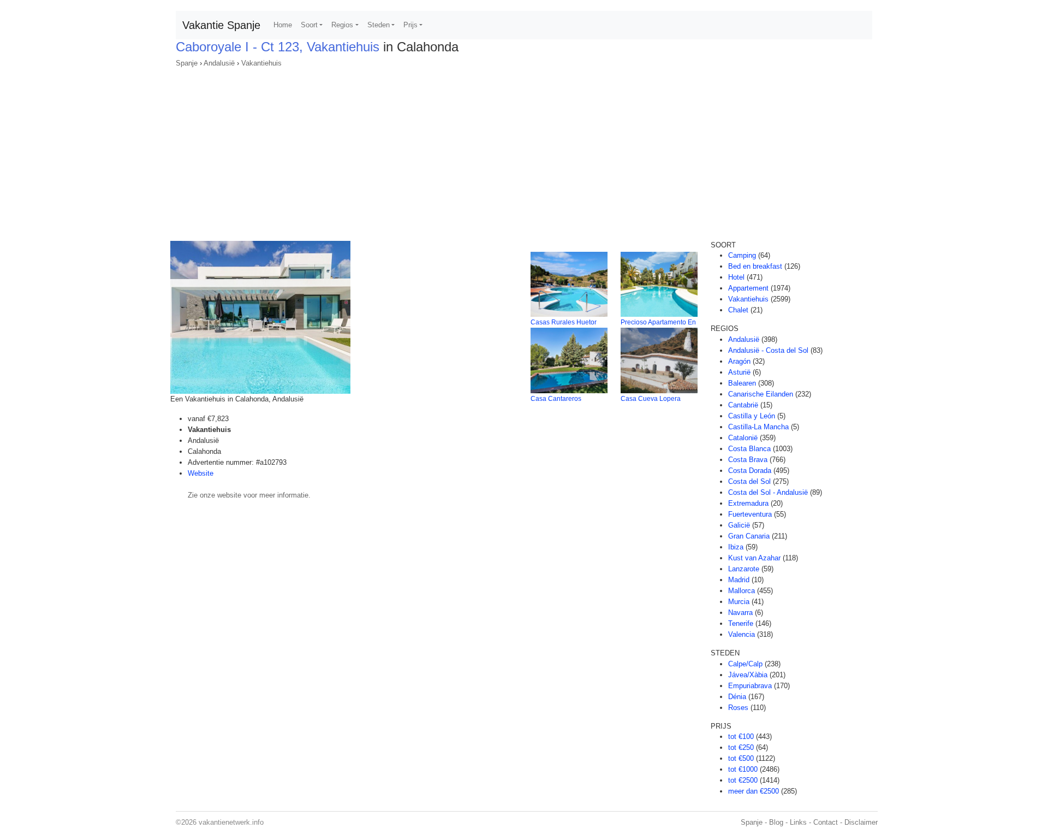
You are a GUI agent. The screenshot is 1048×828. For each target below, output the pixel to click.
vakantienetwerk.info (231, 822)
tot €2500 (743, 780)
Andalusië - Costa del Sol (768, 350)
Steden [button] (378, 25)
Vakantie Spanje (221, 25)
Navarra (740, 612)
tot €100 (741, 736)
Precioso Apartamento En (658, 322)
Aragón (739, 361)
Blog (776, 822)
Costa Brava (747, 460)
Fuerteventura (750, 514)
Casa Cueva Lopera (651, 399)
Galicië (739, 525)
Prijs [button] (410, 25)
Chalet (738, 310)
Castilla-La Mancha (758, 427)
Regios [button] (342, 25)
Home (282, 25)
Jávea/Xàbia (747, 675)
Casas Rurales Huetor (564, 322)
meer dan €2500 (753, 791)
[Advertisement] (523, 150)
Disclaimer (861, 822)
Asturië (739, 372)
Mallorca (741, 591)
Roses (738, 707)
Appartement (748, 288)
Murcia (738, 602)
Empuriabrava (750, 686)
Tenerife (740, 623)
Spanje (187, 63)
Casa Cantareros (556, 399)
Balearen (742, 383)
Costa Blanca (749, 449)
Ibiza (735, 547)
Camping (742, 255)
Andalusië (219, 63)
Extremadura (748, 503)
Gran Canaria (749, 536)
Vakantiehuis (261, 63)
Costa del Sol (749, 481)
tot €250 (741, 747)
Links (798, 822)
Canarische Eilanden (760, 394)
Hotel (736, 277)
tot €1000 (743, 769)
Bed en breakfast (755, 266)
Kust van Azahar (754, 558)
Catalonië (743, 438)
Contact (825, 822)
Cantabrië (743, 405)
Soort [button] (309, 25)
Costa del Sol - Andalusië (768, 492)
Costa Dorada (749, 470)
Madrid (738, 580)
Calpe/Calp (745, 664)
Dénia (737, 697)
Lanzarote (743, 569)
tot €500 (741, 758)
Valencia (741, 634)
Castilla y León (751, 416)
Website (200, 473)
